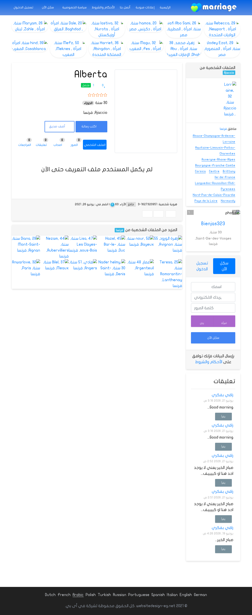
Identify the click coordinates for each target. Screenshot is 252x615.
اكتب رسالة (89, 126)
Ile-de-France (225, 177)
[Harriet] (107, 49)
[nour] (139, 241)
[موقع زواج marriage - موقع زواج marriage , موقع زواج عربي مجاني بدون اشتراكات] (213, 7)
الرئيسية (165, 7)
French (64, 595)
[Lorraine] (229, 99)
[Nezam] (54, 247)
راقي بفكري (222, 395)
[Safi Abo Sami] (183, 29)
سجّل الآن (48, 7)
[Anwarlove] (26, 268)
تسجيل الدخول (24, 7)
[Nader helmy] (111, 268)
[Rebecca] (222, 29)
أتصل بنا (125, 7)
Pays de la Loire (206, 201)
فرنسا (119, 230)
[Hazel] (111, 244)
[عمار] (139, 268)
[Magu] (145, 46)
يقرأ (223, 416)
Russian (119, 595)
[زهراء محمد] (183, 49)
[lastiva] (107, 29)
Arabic (78, 595)
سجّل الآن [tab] (224, 266)
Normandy (228, 201)
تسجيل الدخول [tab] (202, 266)
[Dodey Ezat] (222, 49)
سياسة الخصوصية (74, 7)
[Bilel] (54, 265)
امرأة (224, 323)
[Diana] (26, 244)
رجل (202, 323)
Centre (214, 171)
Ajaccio (229, 72)
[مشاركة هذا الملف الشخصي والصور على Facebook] (171, 213)
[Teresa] (168, 274)
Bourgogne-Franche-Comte (215, 165)
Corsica (200, 171)
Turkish (104, 595)
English (186, 595)
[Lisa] (83, 244)
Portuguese (138, 595)
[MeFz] (68, 49)
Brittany (229, 171)
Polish (91, 595)
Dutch (50, 595)
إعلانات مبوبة (145, 7)
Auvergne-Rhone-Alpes (218, 159)
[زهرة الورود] (168, 244)
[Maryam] (30, 26)
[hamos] (145, 26)
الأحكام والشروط (103, 7)
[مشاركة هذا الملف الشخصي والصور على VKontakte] (147, 213)
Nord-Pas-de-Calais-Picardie (214, 195)
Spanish (158, 595)
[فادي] (83, 265)
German (200, 595)
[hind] (30, 46)
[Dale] (68, 26)
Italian (172, 595)
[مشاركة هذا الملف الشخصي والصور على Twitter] (158, 213)
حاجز (131, 204)
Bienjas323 (213, 223)
